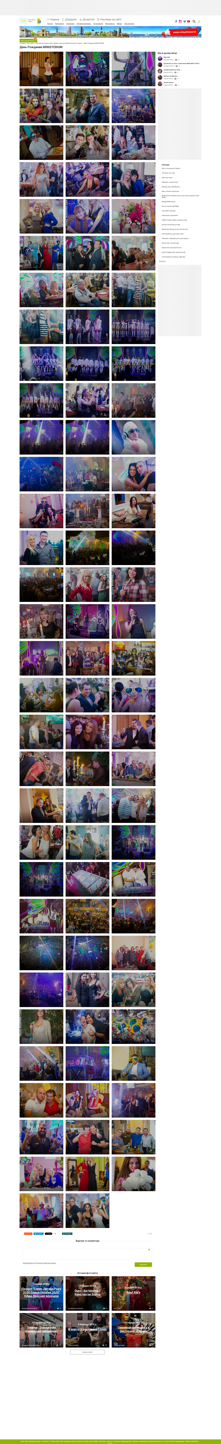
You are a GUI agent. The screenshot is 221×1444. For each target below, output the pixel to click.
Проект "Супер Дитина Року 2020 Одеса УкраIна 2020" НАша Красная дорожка (41, 1292)
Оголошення (98, 24)
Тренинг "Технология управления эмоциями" (41, 1329)
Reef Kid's (133, 1292)
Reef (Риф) (117, 1308)
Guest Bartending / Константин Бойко (87, 1292)
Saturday (166, 57)
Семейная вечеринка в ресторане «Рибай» (134, 1329)
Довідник (71, 19)
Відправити (143, 1264)
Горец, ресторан (73, 1345)
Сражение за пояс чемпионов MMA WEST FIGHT (181, 63)
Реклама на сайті (110, 19)
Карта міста (59, 24)
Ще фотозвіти (87, 1352)
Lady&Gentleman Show (171, 70)
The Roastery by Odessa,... (76, 1308)
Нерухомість (110, 24)
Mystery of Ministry (170, 76)
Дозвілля (88, 19)
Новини (54, 19)
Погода (50, 24)
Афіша (119, 24)
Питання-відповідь (84, 24)
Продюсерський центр (29, 1308)
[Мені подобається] (149, 1234)
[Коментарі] (151, 1234)
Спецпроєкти (129, 24)
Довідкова (70, 24)
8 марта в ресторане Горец (87, 1329)
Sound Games (168, 82)
